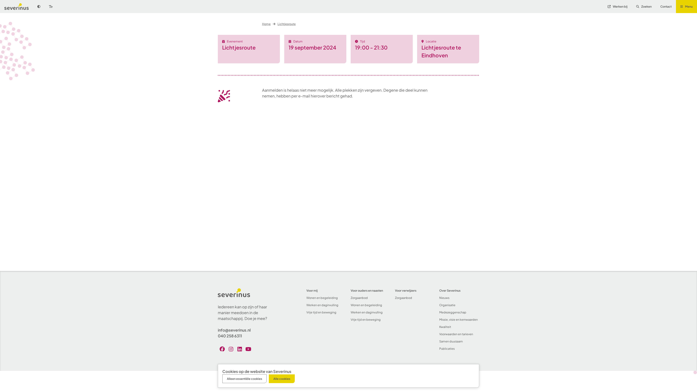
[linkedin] (239, 349)
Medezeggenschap (452, 312)
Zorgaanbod (359, 298)
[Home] (18, 6)
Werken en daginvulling (322, 305)
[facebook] (222, 349)
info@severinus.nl (234, 330)
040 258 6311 (230, 335)
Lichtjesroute (287, 24)
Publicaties (447, 348)
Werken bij (620, 6)
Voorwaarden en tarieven (456, 334)
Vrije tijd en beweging (321, 312)
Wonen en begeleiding (322, 298)
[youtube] (248, 349)
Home (266, 24)
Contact (666, 6)
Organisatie (447, 305)
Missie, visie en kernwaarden (458, 319)
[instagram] (231, 349)
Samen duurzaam (451, 341)
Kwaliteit (445, 327)
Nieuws (444, 298)
